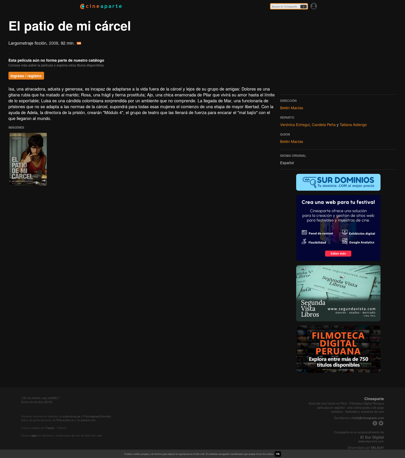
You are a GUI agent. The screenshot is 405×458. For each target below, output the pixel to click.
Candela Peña (324, 124)
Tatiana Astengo (353, 124)
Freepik (49, 428)
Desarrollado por (366, 448)
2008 (53, 43)
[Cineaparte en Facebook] (375, 423)
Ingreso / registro (26, 76)
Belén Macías (291, 107)
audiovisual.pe (71, 416)
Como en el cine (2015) (37, 402)
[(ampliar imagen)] (28, 159)
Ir (303, 6)
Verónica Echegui (295, 124)
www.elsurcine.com (371, 441)
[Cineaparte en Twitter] (381, 423)
